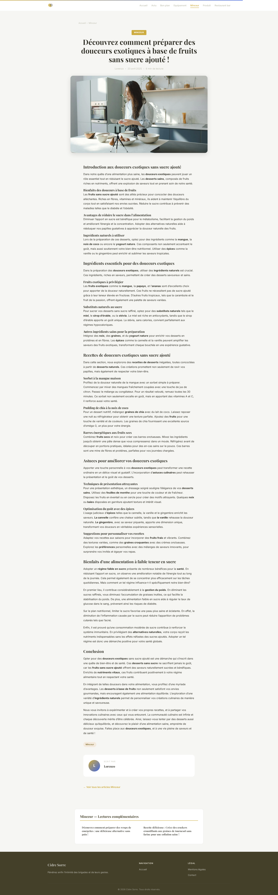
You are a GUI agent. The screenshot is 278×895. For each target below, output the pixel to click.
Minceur (194, 5)
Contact (192, 875)
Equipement (180, 5)
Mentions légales (197, 869)
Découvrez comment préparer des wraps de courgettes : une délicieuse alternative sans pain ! (106, 831)
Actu (153, 5)
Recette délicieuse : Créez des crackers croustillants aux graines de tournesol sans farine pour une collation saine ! (167, 831)
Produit (207, 5)
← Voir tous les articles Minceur (101, 787)
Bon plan (165, 5)
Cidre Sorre (57, 865)
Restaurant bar (222, 5)
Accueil (143, 5)
